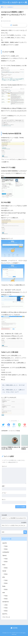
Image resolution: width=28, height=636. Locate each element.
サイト (4, 499)
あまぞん (4, 613)
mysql (4, 571)
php (3, 577)
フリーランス (6, 617)
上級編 (5, 605)
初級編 (18, 430)
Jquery (4, 555)
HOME (15, 628)
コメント (4, 466)
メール (4, 493)
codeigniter (5, 552)
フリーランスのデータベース (14, 2)
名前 (3, 486)
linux (3, 564)
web (3, 592)
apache (4, 543)
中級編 (5, 546)
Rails (3, 586)
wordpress (12, 430)
